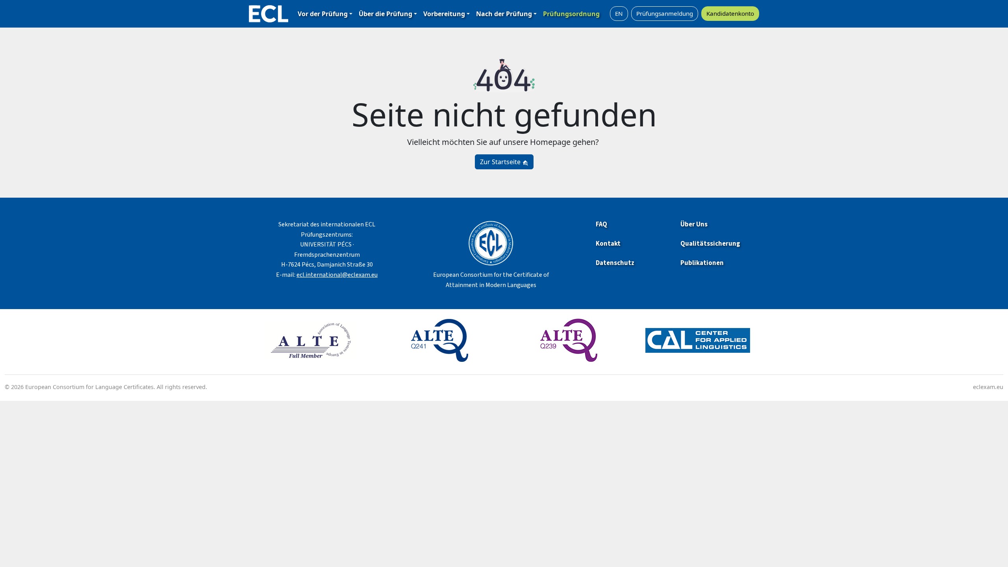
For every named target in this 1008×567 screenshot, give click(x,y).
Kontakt (608, 243)
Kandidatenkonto (730, 13)
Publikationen (702, 263)
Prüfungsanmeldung (664, 13)
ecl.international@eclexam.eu (337, 275)
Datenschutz (615, 263)
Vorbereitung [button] (444, 13)
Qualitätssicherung (710, 243)
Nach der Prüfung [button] (504, 13)
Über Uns (694, 224)
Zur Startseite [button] (501, 162)
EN (619, 13)
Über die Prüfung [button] (385, 13)
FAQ (601, 224)
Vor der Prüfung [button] (323, 13)
